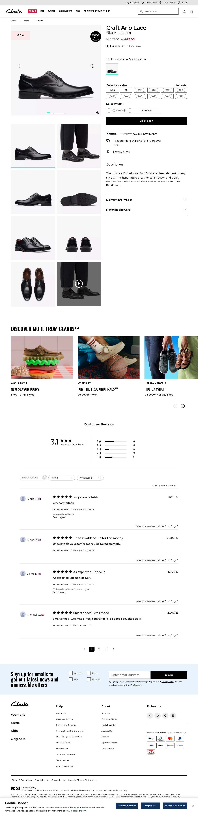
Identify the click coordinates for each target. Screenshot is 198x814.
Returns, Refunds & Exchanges (69, 731)
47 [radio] (181, 96)
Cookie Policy (58, 780)
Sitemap (105, 737)
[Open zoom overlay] (98, 113)
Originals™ (65, 11)
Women (52, 11)
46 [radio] (167, 96)
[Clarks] (14, 11)
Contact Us (61, 713)
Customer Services (64, 719)
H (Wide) (147, 110)
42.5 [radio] (181, 90)
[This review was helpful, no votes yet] (169, 526)
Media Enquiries (108, 725)
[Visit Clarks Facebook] (150, 715)
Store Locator (62, 748)
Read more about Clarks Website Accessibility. (107, 790)
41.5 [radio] (154, 90)
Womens (78, 673)
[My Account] (184, 11)
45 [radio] (153, 96)
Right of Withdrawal (65, 766)
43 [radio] (112, 96)
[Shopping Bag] (191, 11)
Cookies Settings (127, 805)
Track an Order (62, 760)
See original (59, 517)
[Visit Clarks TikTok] (165, 715)
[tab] (33, 146)
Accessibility (106, 731)
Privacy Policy (167, 681)
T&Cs (133, 685)
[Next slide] (92, 66)
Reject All (150, 805)
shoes (40, 21)
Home (13, 21)
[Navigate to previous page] (84, 649)
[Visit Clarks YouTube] (173, 715)
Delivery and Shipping (66, 725)
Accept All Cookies (174, 805)
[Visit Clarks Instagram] (158, 715)
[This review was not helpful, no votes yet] (175, 526)
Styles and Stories (109, 742)
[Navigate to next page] (114, 649)
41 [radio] (140, 90)
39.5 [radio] (112, 90)
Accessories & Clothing (97, 11)
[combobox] (61, 477)
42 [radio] (167, 90)
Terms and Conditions (65, 754)
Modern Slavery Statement (82, 780)
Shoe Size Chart (63, 742)
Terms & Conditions (22, 780)
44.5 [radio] (140, 96)
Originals (96, 679)
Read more (113, 185)
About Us (105, 713)
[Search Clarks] (158, 11)
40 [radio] (126, 90)
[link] (95, 36)
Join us (169, 675)
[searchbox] (30, 477)
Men (42, 11)
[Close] (193, 805)
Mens (94, 673)
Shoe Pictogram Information (69, 737)
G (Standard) (119, 110)
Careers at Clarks (108, 719)
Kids (77, 11)
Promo (32, 11)
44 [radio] (126, 96)
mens (26, 21)
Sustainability (107, 748)
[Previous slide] (175, 406)
